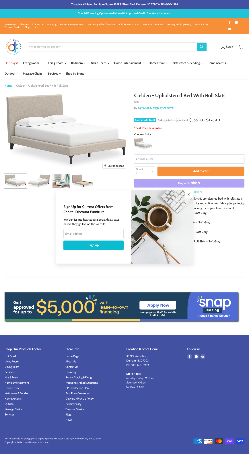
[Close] (189, 194)
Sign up (93, 245)
